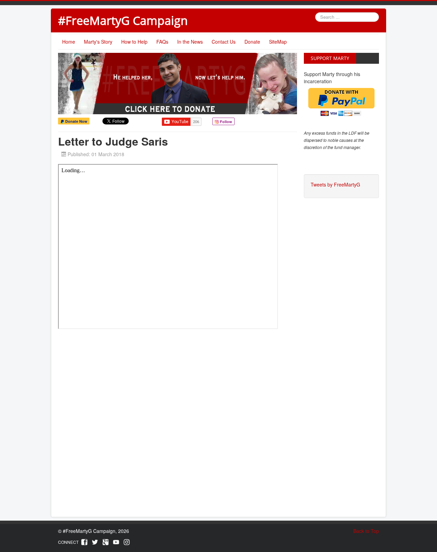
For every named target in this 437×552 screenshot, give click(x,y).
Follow (225, 121)
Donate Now (75, 121)
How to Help (134, 41)
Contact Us (224, 41)
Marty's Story (98, 41)
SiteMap (278, 41)
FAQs (162, 41)
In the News (190, 41)
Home (68, 41)
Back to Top (366, 530)
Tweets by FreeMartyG (335, 184)
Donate (252, 41)
